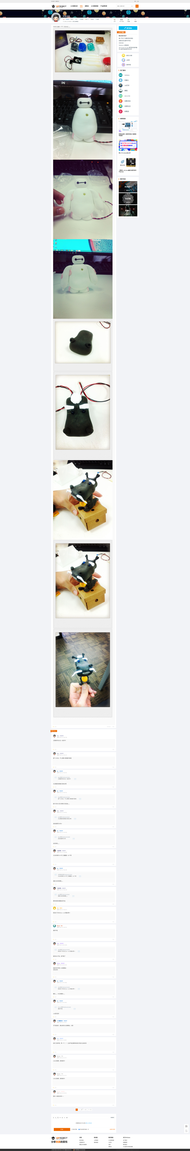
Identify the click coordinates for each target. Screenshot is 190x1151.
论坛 (81, 6)
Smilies (67, 1117)
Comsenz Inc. (123, 1149)
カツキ (58, 1091)
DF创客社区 (74, 6)
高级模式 (112, 1117)
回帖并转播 (74, 1129)
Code (64, 1117)
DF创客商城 (94, 6)
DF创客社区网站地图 (128, 1146)
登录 (135, 1)
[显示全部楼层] (75, 21)
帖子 (132, 6)
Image (58, 1117)
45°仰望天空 (60, 1020)
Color (55, 1117)
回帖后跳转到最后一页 (84, 1129)
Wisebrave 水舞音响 (124, 45)
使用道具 (109, 726)
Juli (58, 1038)
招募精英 (125, 1142)
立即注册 (90, 1123)
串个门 (87, 19)
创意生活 (60, 10)
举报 (113, 726)
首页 (52, 10)
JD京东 (110, 1142)
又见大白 (121, 43)
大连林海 (59, 850)
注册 (138, 1)
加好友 (92, 19)
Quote (62, 1117)
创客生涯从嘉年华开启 (125, 40)
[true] (137, 6)
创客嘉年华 (82, 1142)
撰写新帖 (129, 28)
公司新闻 (96, 1140)
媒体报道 (96, 1142)
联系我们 (125, 1144)
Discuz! (132, 1149)
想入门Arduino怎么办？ (125, 153)
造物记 (87, 6)
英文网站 (81, 1140)
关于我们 (125, 1140)
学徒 (62, 1056)
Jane (58, 943)
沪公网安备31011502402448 (79, 1149)
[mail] (186, 1131)
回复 (55, 726)
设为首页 (53, 1)
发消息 (82, 19)
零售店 (110, 1146)
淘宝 (110, 1144)
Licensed (137, 1149)
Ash (58, 908)
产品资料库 (103, 6)
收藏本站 (57, 1)
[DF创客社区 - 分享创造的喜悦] (61, 9)
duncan (58, 1056)
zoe (64, 19)
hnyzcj (58, 925)
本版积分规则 (112, 1129)
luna (58, 735)
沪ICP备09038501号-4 (67, 1149)
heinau (58, 963)
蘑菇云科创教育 (83, 1144)
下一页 (89, 1109)
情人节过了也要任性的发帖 (126, 38)
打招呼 (97, 19)
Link (60, 1117)
